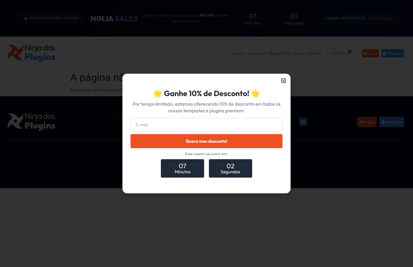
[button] (283, 80)
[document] (206, 133)
